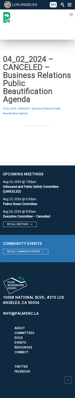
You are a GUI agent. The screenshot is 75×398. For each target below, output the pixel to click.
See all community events (23, 251)
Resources (23, 347)
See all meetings (17, 224)
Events (20, 342)
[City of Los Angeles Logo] (7, 4)
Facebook (22, 371)
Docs (19, 337)
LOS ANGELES (24, 5)
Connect (22, 352)
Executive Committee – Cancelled (26, 216)
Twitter (21, 366)
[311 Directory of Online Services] (53, 4)
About (20, 328)
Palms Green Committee (20, 204)
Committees (24, 333)
